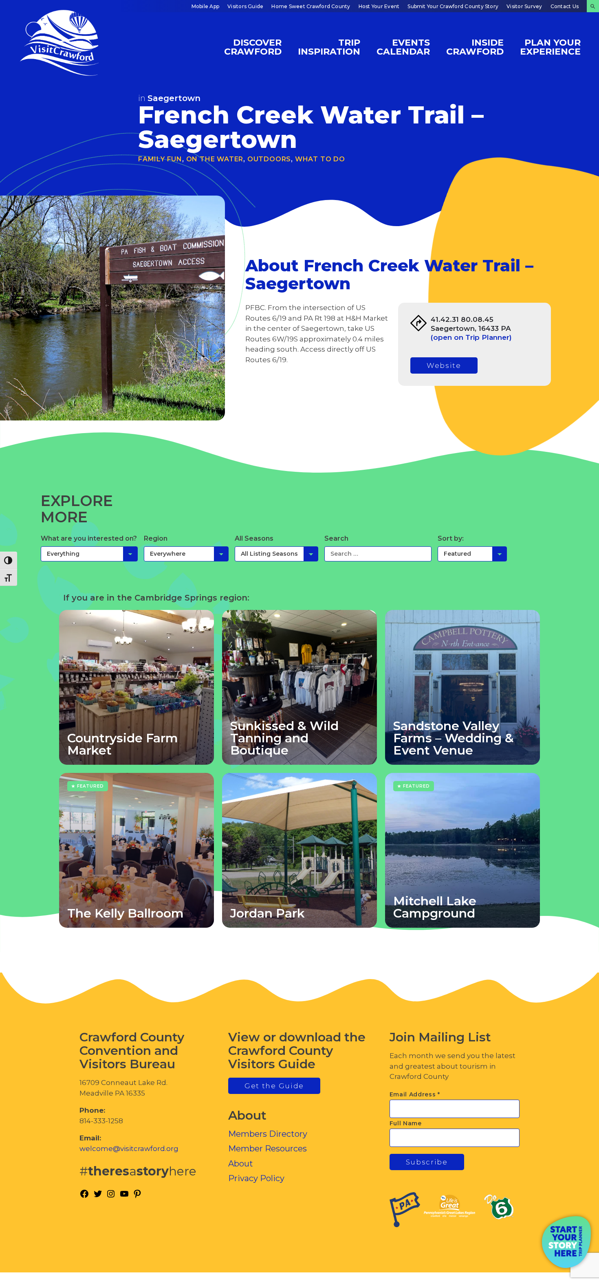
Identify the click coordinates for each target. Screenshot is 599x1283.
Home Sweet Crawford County (310, 6)
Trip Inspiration (329, 46)
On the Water (215, 159)
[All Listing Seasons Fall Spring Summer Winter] (276, 553)
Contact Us (565, 6)
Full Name (406, 1123)
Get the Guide (274, 1086)
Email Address (415, 1094)
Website (444, 365)
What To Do (320, 159)
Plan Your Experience (550, 46)
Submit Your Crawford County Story (452, 6)
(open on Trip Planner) (471, 337)
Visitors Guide (245, 6)
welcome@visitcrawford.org (128, 1148)
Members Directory (267, 1134)
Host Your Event (379, 6)
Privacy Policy (256, 1178)
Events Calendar (403, 46)
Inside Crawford (475, 46)
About (240, 1164)
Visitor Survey (524, 6)
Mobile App (205, 6)
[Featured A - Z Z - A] (472, 553)
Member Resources (267, 1148)
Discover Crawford (253, 46)
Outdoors (269, 159)
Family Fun (160, 159)
